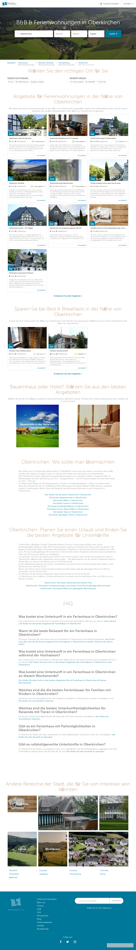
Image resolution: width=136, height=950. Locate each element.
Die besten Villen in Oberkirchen (68, 512)
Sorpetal (43, 870)
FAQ (39, 912)
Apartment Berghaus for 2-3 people (64, 138)
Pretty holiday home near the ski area (105, 183)
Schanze (73, 870)
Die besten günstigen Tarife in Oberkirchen (68, 515)
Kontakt (40, 925)
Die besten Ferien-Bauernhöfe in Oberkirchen (68, 509)
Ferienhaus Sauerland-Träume (21, 273)
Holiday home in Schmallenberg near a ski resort (110, 228)
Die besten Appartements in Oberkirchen (68, 497)
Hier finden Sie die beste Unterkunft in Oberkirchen (68, 494)
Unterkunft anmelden (47, 899)
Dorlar (103, 874)
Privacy (40, 905)
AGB (39, 909)
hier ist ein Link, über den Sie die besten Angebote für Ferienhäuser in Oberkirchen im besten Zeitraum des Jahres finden (67, 641)
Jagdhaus (43, 874)
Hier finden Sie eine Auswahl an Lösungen (85, 751)
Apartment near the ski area (20, 138)
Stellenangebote (44, 922)
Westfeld (13, 870)
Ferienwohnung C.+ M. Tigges (21, 228)
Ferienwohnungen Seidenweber (103, 138)
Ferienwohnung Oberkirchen (61, 183)
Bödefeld (13, 877)
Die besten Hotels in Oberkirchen (68, 503)
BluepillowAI (42, 929)
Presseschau (42, 915)
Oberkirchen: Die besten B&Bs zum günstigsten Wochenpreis (68, 588)
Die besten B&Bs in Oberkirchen (68, 500)
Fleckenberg (75, 874)
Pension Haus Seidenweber (20, 351)
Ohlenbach (14, 874)
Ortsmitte (104, 870)
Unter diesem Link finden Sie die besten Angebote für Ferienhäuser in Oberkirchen (67, 622)
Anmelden (116, 901)
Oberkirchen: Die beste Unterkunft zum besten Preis (68, 582)
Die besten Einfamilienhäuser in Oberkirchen (68, 506)
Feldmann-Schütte (16, 183)
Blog (39, 919)
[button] (61, 942)
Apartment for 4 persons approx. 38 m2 (65, 228)
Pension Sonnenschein (59, 351)
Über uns (41, 902)
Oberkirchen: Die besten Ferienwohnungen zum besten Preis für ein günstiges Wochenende (68, 585)
